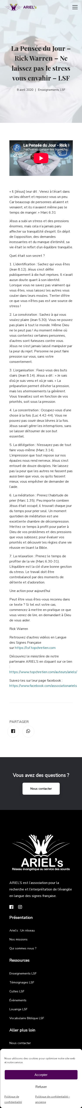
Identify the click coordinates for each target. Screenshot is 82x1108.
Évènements (17, 1000)
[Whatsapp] (28, 732)
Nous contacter (41, 789)
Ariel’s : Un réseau (22, 930)
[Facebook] (13, 732)
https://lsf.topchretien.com (35, 647)
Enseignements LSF (23, 973)
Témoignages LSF (21, 982)
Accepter (41, 1075)
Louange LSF (18, 1009)
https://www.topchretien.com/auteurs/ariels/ (43, 672)
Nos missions (18, 939)
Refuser (41, 1087)
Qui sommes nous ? (22, 948)
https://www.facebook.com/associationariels (43, 685)
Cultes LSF (16, 991)
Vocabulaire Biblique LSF (26, 1018)
